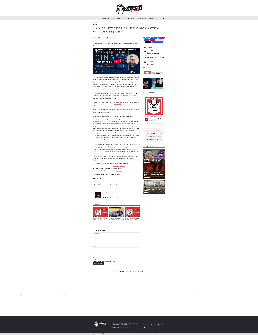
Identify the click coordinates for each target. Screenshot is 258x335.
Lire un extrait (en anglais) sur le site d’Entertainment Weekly (106, 174)
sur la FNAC (122, 166)
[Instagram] (155, 1)
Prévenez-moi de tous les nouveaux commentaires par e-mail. (106, 259)
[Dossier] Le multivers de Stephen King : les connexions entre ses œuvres (153, 189)
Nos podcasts (152, 18)
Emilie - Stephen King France (100, 34)
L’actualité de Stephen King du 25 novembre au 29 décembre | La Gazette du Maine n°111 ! (132, 220)
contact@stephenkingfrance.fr (125, 327)
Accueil (94, 22)
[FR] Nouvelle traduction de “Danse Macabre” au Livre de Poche (155, 52)
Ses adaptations (119, 18)
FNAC (127, 163)
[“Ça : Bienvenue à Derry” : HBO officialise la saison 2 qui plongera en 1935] (154, 171)
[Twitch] (159, 1)
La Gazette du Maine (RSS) (131, 333)
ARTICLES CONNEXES (97, 204)
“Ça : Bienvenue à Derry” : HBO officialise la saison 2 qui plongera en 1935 (153, 174)
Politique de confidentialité (160, 333)
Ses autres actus (130, 18)
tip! (147, 72)
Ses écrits (110, 18)
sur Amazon (116, 166)
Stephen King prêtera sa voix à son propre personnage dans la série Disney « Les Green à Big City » (153, 159)
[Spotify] (157, 1)
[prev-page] (94, 225)
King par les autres (141, 18)
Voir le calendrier (146, 67)
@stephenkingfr (138, 271)
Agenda (138, 333)
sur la (124, 163)
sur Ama (119, 163)
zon (121, 163)
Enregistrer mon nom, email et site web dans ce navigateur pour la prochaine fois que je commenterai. (116, 257)
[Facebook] (153, 1)
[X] (162, 1)
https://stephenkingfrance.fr (107, 194)
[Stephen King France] (129, 9)
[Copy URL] (116, 37)
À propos (106, 0)
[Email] (110, 37)
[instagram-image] (21, 294)
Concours (142, 333)
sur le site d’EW (117, 104)
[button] (163, 18)
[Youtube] (164, 1)
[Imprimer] (113, 37)
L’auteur (103, 18)
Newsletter (148, 333)
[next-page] (96, 225)
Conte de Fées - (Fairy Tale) (101, 178)
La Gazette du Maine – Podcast (98, 0)
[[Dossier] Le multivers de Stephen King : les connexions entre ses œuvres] (154, 186)
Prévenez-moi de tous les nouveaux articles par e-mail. (104, 261)
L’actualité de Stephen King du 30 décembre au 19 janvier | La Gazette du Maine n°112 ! (100, 220)
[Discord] (151, 1)
